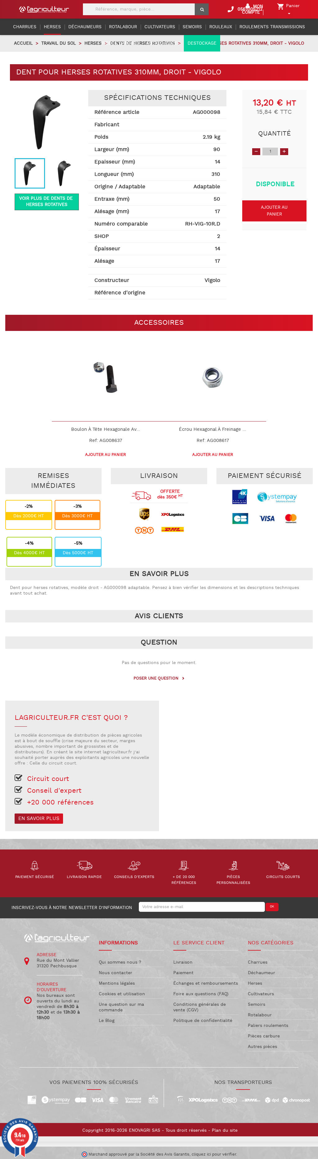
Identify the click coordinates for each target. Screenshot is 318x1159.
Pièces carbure (264, 1036)
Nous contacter (115, 973)
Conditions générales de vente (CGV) (199, 1007)
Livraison (183, 962)
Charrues (257, 962)
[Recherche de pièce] (202, 9)
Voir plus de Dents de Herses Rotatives (46, 201)
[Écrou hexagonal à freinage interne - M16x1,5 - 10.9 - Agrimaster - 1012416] (212, 377)
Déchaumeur (261, 973)
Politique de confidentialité (202, 1020)
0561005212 (244, 9)
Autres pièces (262, 1047)
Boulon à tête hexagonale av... (105, 429)
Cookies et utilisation (122, 994)
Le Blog (107, 1020)
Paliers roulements (268, 1025)
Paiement (183, 973)
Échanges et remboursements (205, 983)
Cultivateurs (261, 994)
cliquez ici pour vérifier (214, 1154)
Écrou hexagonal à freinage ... (212, 429)
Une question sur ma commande (121, 1007)
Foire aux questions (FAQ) (201, 994)
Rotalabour (260, 1015)
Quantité (274, 133)
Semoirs (256, 1004)
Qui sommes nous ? (120, 962)
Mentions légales (117, 983)
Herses (255, 983)
